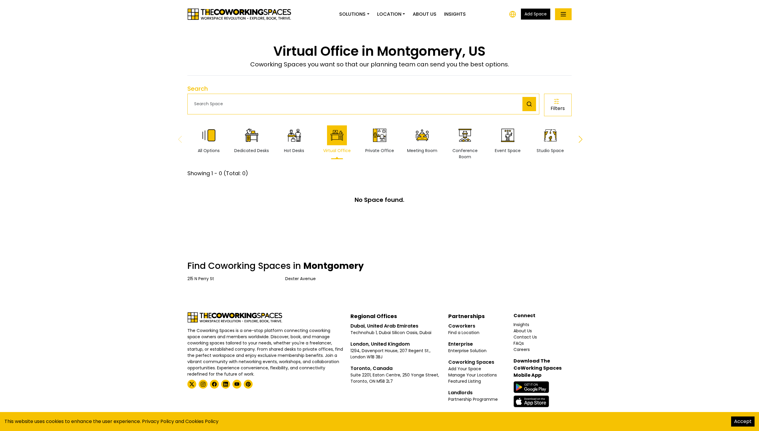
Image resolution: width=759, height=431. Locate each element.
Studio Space (550, 151)
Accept (743, 421)
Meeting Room (422, 151)
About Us (424, 14)
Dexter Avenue (300, 279)
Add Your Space (464, 369)
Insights (455, 14)
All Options (209, 151)
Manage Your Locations (472, 375)
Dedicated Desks (251, 151)
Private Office (379, 151)
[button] (356, 104)
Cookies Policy (202, 421)
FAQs (519, 343)
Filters (558, 108)
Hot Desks (294, 151)
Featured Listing (464, 381)
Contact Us (525, 337)
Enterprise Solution (467, 351)
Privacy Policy (158, 421)
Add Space (535, 14)
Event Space (508, 151)
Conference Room (465, 154)
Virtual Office (337, 151)
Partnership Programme (473, 399)
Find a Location (463, 333)
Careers (522, 349)
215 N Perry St (200, 279)
